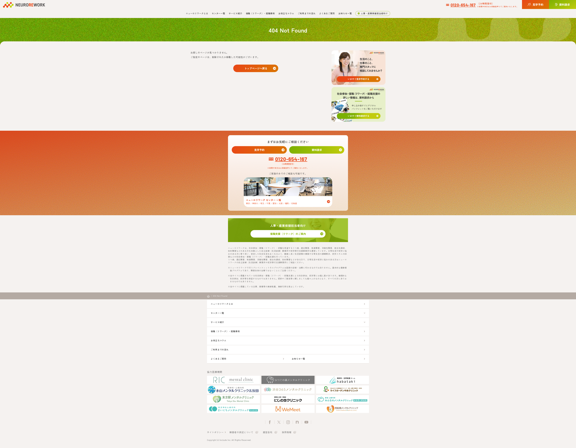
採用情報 (286, 432)
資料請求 (317, 150)
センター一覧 (218, 13)
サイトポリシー (215, 432)
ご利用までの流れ (307, 13)
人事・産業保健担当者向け (374, 13)
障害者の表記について (241, 432)
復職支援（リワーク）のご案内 (288, 234)
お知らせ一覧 (345, 13)
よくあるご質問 (327, 13)
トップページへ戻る (255, 68)
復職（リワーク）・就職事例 (260, 13)
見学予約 (259, 150)
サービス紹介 (235, 13)
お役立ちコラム (286, 13)
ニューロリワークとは (197, 13)
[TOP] (208, 296)
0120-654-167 (463, 4)
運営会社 (267, 432)
